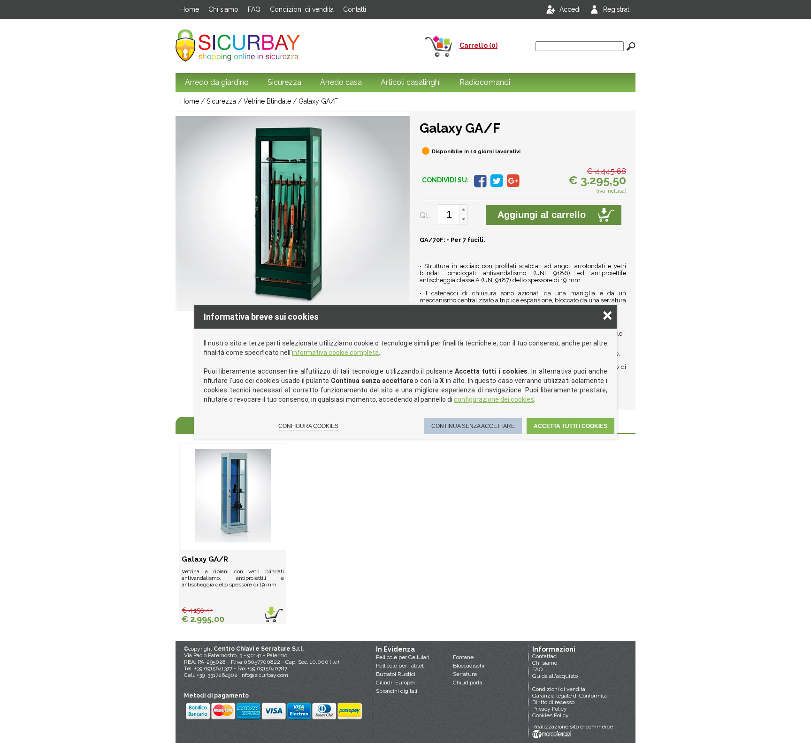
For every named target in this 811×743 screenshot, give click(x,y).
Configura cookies (308, 426)
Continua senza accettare (473, 426)
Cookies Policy (550, 715)
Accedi (570, 9)
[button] (463, 210)
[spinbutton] (449, 214)
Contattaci (545, 656)
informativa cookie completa (335, 352)
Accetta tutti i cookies (570, 426)
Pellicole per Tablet (400, 665)
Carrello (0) (478, 45)
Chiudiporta (467, 682)
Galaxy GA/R (205, 559)
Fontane (463, 657)
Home (189, 9)
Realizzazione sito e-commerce (572, 726)
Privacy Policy (549, 708)
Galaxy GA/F (318, 101)
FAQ (254, 9)
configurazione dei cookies (494, 399)
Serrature (465, 674)
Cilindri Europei (395, 682)
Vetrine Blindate (267, 101)
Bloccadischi (468, 665)
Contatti (354, 9)
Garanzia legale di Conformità (569, 695)
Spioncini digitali (396, 691)
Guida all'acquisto (555, 676)
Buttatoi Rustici (395, 674)
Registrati (617, 9)
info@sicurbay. (258, 675)
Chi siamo (223, 9)
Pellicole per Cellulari (402, 657)
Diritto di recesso (553, 702)
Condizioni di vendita (302, 9)
